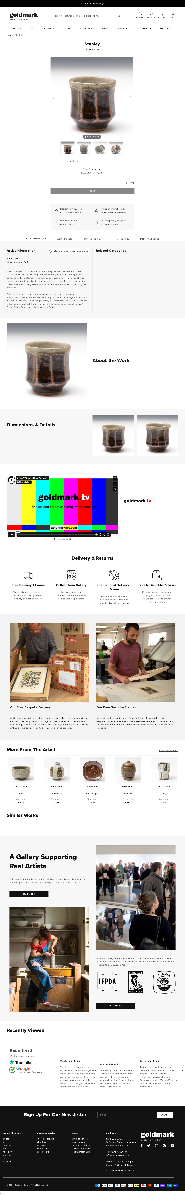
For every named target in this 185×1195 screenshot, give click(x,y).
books (6, 1149)
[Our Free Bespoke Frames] (135, 662)
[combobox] (86, 16)
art (4, 1142)
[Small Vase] (57, 770)
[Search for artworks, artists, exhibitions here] (119, 16)
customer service (45, 1139)
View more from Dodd (18, 262)
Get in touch (66, 225)
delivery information (81, 1149)
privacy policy (78, 1142)
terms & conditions (81, 1145)
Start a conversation (70, 213)
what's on (7, 1152)
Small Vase (57, 794)
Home (10, 35)
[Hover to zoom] (92, 98)
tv (4, 1158)
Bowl (21, 794)
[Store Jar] (128, 770)
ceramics (7, 1145)
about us (7, 1155)
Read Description (91, 169)
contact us (42, 1149)
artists (6, 1139)
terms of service (80, 1139)
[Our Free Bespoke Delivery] (49, 662)
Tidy (164, 794)
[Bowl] (21, 770)
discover (7, 1162)
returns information (81, 1152)
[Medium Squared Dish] (92, 770)
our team (41, 1145)
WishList (151, 17)
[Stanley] (68, 148)
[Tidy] (164, 770)
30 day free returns (110, 225)
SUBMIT (165, 1115)
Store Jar (128, 794)
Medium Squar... (92, 794)
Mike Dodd (94, 49)
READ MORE (29, 894)
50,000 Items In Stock (92, 3)
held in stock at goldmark (113, 213)
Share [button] (75, 161)
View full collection (168, 751)
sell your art (43, 1152)
